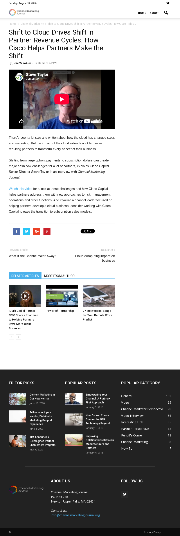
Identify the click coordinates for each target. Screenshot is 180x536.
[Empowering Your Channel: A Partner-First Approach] (74, 399)
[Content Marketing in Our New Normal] (17, 399)
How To (127, 448)
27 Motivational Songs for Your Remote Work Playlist (97, 315)
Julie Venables (22, 63)
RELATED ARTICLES (25, 276)
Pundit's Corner (132, 435)
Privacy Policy (152, 532)
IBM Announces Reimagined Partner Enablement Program (43, 441)
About (154, 12)
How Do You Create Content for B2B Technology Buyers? (98, 419)
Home (142, 12)
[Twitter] (168, 3)
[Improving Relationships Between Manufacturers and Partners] (74, 440)
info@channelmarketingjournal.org (75, 515)
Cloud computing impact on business (95, 258)
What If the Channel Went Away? (32, 256)
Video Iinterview (132, 415)
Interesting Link (132, 422)
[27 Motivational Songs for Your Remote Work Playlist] (99, 296)
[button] (166, 13)
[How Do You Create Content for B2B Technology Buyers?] (74, 419)
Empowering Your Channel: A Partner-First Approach (98, 398)
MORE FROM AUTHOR (59, 276)
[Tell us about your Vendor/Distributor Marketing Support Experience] (17, 416)
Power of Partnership (60, 310)
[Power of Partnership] (62, 296)
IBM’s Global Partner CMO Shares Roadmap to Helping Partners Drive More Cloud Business (23, 319)
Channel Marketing (134, 442)
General (126, 396)
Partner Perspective (135, 429)
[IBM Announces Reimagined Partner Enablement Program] (17, 441)
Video (125, 402)
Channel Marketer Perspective (142, 409)
